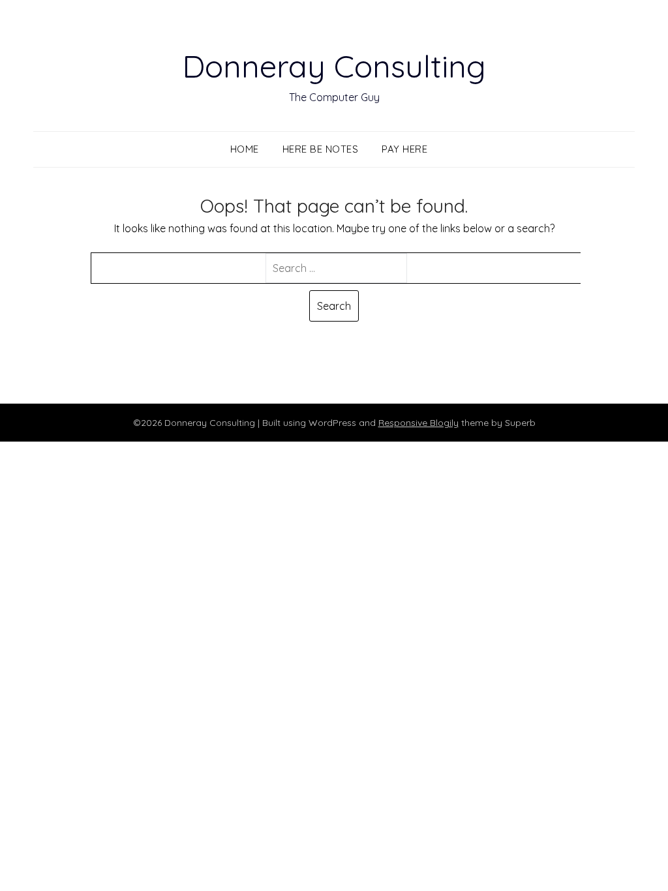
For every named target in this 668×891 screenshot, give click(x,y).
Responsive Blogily (418, 423)
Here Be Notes (320, 149)
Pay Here (404, 149)
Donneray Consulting (334, 65)
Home (244, 149)
